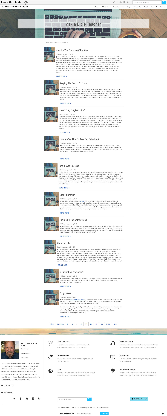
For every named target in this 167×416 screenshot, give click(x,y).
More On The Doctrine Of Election (72, 50)
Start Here (106, 7)
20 (96, 324)
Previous (60, 324)
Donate (162, 7)
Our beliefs (24, 358)
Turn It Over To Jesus (68, 165)
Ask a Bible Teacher (57, 42)
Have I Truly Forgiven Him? (72, 110)
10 (91, 324)
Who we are (24, 349)
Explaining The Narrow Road (73, 220)
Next (108, 324)
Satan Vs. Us (63, 243)
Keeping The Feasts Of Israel (73, 83)
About (145, 7)
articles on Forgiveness (77, 299)
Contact (154, 7)
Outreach (136, 7)
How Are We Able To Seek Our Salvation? (79, 139)
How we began (25, 353)
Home (97, 7)
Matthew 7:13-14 (100, 228)
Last (115, 324)
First (52, 324)
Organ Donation (67, 194)
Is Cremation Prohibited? (71, 272)
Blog (128, 7)
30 (102, 324)
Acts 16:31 (73, 230)
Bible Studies (118, 7)
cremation (83, 201)
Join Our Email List (66, 413)
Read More (49, 54)
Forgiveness (65, 293)
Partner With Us (140, 399)
